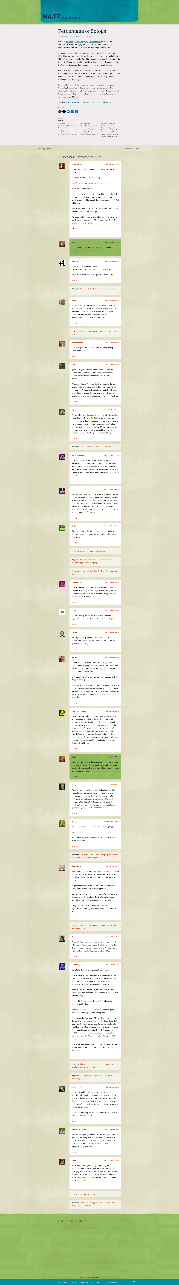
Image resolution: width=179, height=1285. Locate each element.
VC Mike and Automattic (132, 148)
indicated (69, 42)
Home (59, 1282)
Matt (74, 242)
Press (74, 36)
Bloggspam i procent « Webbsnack (93, 551)
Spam (81, 36)
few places (79, 42)
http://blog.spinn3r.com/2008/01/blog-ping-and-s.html (93, 183)
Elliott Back (76, 582)
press (89, 36)
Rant (77, 36)
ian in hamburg (78, 455)
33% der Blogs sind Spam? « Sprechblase (95, 447)
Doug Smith (76, 866)
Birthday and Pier (44, 148)
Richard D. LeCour (79, 1129)
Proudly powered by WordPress (89, 1278)
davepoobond (77, 342)
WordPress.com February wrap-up (103, 102)
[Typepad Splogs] (90, 129)
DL (73, 410)
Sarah (74, 300)
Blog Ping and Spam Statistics (77, 102)
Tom (73, 364)
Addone (75, 261)
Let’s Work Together (111, 1282)
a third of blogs (95, 42)
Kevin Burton (77, 164)
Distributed (84, 1282)
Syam (74, 610)
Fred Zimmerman (79, 711)
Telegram (98, 1282)
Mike (73, 937)
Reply (75, 234)
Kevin (74, 1160)
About (66, 1282)
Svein (74, 785)
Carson (74, 632)
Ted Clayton (77, 965)
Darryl (74, 657)
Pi (72, 489)
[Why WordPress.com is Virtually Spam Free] (111, 130)
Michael (75, 526)
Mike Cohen (76, 1087)
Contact (74, 1282)
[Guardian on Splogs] (69, 129)
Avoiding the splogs (87, 1194)
